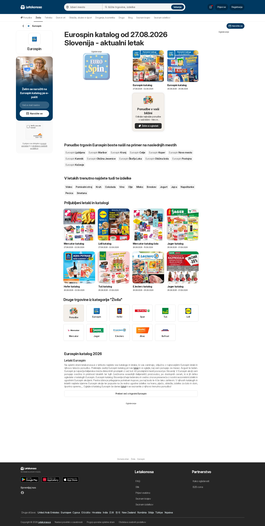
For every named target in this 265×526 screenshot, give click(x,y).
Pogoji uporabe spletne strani (100, 522)
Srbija (151, 512)
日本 (111, 512)
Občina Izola (157, 158)
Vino (122, 186)
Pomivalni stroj (84, 186)
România (141, 512)
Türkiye (159, 512)
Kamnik (74, 158)
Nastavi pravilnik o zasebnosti (69, 522)
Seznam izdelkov (162, 17)
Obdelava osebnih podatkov (132, 522)
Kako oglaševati (201, 481)
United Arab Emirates (48, 512)
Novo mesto (180, 152)
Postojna (182, 158)
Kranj (118, 152)
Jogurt (163, 186)
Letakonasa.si (44, 522)
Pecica (69, 193)
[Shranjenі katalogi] (210, 7)
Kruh (98, 186)
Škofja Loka (130, 158)
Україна (168, 512)
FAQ (137, 481)
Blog (130, 17)
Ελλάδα (85, 512)
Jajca (174, 186)
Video (68, 186)
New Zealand (129, 512)
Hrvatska (96, 512)
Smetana (82, 193)
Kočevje (74, 164)
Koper (157, 152)
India (105, 512)
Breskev (151, 186)
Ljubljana (75, 152)
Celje (137, 152)
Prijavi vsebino (142, 492)
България (66, 512)
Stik (137, 486)
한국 (117, 512)
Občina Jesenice (101, 158)
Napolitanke (187, 186)
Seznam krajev (143, 17)
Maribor (98, 152)
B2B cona (198, 486)
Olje (130, 186)
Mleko (139, 186)
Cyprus (76, 512)
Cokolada (110, 186)
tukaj (136, 368)
